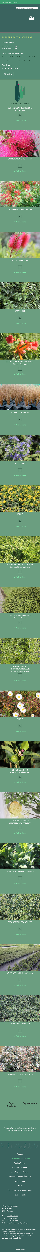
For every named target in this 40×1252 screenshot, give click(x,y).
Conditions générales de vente (20, 1190)
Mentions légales (20, 1249)
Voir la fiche (21, 120)
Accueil (20, 1154)
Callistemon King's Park (20, 209)
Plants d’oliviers (20, 1163)
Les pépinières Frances (20, 1172)
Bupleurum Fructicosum (20, 108)
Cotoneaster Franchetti (20, 922)
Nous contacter (20, 1195)
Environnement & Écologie (20, 1176)
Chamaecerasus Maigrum (20, 564)
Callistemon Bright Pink (20, 159)
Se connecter (6, 2)
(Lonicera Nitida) (20, 618)
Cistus (20, 719)
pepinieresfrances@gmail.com (17, 1223)
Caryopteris (20, 463)
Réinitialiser (8, 74)
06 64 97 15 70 (12, 1218)
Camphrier (20, 311)
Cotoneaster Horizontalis (20, 973)
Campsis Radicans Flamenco (20, 361)
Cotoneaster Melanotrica (20, 1074)
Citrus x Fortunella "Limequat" (20, 871)
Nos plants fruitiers (20, 1167)
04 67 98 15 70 (12, 1216)
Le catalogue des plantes (20, 1158)
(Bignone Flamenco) (20, 364)
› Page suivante (29, 1103)
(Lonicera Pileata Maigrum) (20, 567)
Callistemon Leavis (20, 260)
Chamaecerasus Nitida (20, 615)
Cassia (20, 514)
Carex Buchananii (20, 412)
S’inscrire (15, 2)
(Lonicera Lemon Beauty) (20, 671)
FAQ (20, 1185)
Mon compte (20, 1181)
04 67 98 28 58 (12, 1220)
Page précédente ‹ (11, 1105)
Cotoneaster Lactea (20, 1023)
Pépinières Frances (12, 19)
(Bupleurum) (20, 110)
